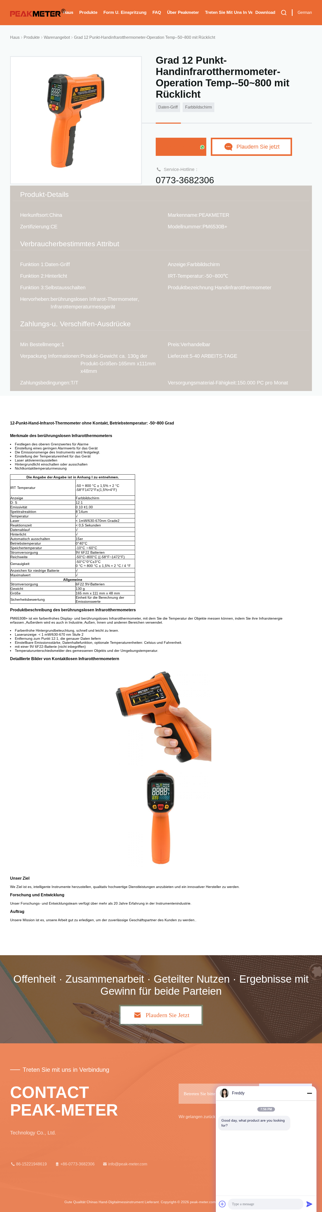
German (305, 12)
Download (265, 12)
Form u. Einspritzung (124, 12)
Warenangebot (57, 37)
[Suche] (284, 12)
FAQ (156, 12)
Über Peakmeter (183, 12)
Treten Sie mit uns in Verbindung (228, 12)
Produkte (88, 12)
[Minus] (309, 1093)
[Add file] (222, 1203)
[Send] (309, 1203)
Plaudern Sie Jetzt (178, 147)
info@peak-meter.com (127, 1164)
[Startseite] (37, 12)
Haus (68, 12)
